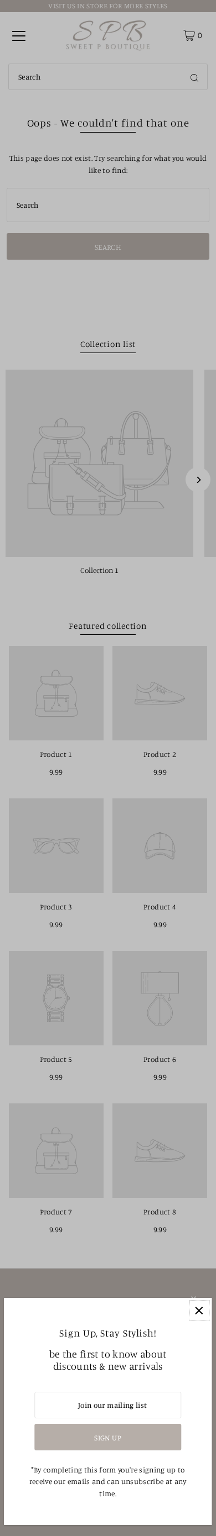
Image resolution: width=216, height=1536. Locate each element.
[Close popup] (199, 1310)
